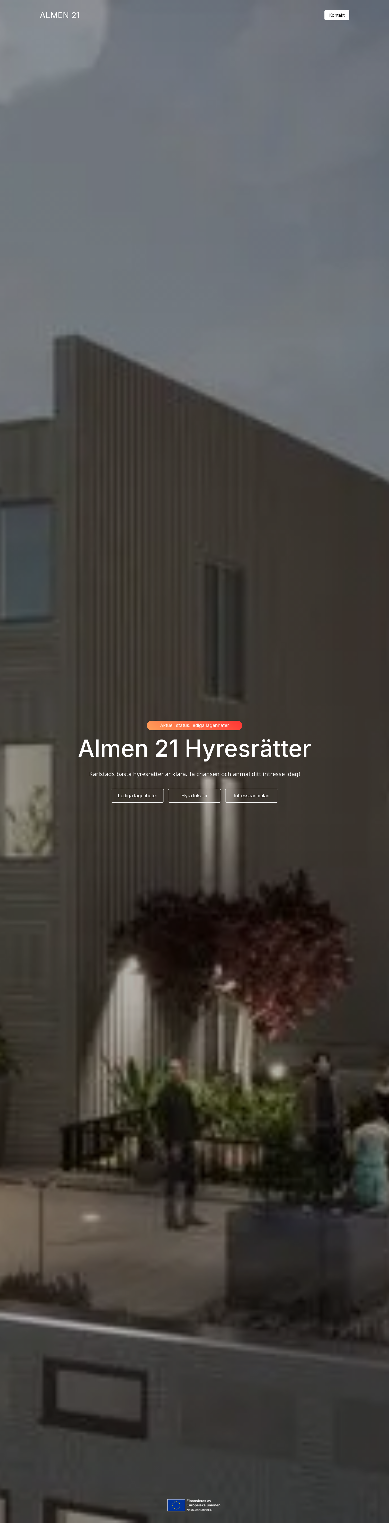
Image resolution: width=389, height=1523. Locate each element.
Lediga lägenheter (137, 795)
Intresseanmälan (251, 795)
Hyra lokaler (194, 795)
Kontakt (337, 15)
